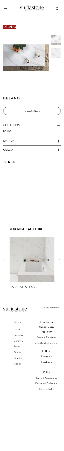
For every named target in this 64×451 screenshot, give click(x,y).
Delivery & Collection (46, 383)
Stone (17, 346)
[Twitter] (14, 162)
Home (17, 329)
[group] (32, 263)
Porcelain (19, 334)
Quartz (17, 352)
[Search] (57, 8)
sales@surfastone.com (46, 342)
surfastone (15, 308)
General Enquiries (46, 337)
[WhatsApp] (5, 162)
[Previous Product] (5, 260)
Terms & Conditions (46, 377)
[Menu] (5, 8)
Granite (18, 358)
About (17, 363)
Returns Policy (46, 389)
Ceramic (18, 340)
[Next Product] (59, 260)
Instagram (46, 356)
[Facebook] (9, 162)
